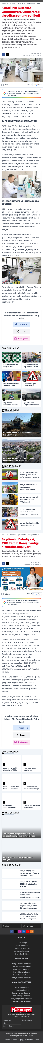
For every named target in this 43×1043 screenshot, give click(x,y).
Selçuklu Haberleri (21, 987)
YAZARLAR (29, 926)
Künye (5, 1023)
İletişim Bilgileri (27, 1020)
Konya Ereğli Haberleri (21, 996)
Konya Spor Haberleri (21, 969)
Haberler (5, 3)
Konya (12, 3)
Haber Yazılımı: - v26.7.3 (21, 1040)
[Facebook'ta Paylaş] (3, 54)
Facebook (23, 324)
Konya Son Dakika (21, 954)
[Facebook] (12, 931)
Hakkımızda (7, 1020)
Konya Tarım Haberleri (21, 975)
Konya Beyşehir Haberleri (21, 1001)
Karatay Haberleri (21, 990)
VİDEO (7, 926)
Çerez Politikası (8, 1026)
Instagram (23, 338)
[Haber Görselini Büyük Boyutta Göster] (21, 70)
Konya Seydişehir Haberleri (21, 998)
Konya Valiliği (21, 942)
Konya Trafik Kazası (21, 951)
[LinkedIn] (24, 931)
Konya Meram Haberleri (21, 993)
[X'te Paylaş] (7, 54)
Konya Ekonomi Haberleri (21, 966)
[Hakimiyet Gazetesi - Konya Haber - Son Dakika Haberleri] (21, 1010)
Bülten (7, 85)
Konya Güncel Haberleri (21, 978)
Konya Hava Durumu (22, 948)
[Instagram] (20, 931)
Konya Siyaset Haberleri (21, 963)
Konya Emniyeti (22, 945)
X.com (23, 331)
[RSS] (32, 931)
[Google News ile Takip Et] (37, 84)
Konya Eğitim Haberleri (21, 972)
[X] (16, 931)
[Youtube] (28, 931)
